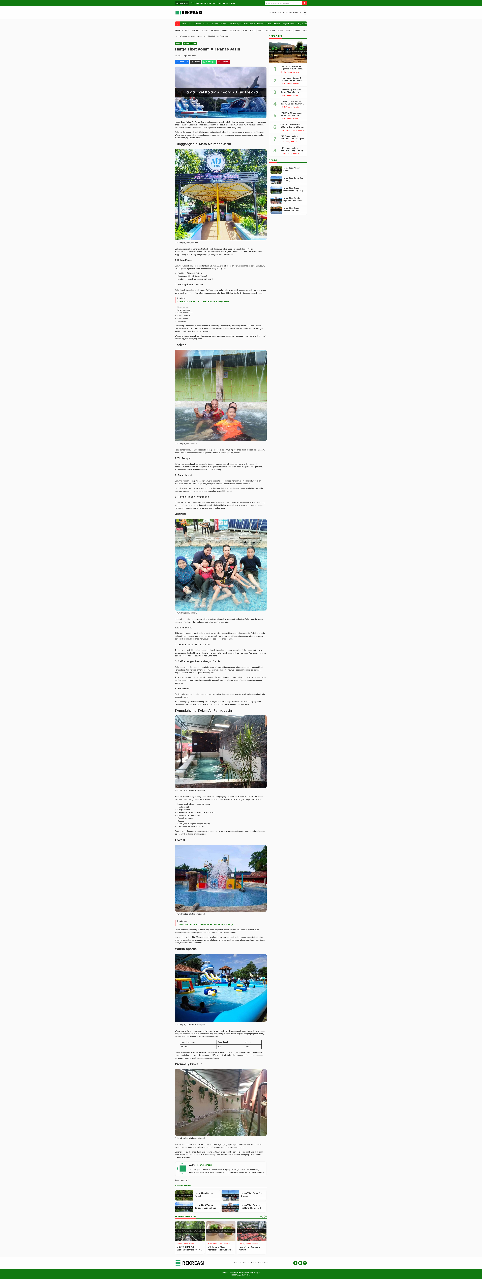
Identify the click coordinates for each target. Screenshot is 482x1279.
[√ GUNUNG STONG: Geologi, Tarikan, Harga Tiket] (190, 1231)
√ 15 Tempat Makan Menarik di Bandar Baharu (209, 3)
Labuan (260, 24)
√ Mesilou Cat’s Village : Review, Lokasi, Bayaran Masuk (291, 103)
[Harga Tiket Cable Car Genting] (230, 1195)
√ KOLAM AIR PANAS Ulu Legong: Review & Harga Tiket (291, 68)
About (236, 1263)
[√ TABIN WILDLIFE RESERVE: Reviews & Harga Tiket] (251, 1231)
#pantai (225, 30)
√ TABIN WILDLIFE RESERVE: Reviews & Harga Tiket (248, 1250)
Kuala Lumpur (235, 24)
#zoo (245, 30)
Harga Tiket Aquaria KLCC (220, 1247)
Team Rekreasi (204, 1165)
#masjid (289, 30)
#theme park (235, 30)
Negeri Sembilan (289, 24)
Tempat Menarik (274, 13)
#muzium (195, 30)
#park (252, 30)
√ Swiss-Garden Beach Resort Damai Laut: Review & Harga (205, 924)
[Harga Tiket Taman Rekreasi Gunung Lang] (184, 1207)
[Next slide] (265, 1216)
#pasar (281, 30)
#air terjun (215, 30)
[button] (304, 3)
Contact (243, 1263)
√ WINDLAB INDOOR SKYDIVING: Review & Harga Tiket (203, 302)
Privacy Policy (263, 1263)
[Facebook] (295, 1263)
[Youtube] (300, 1263)
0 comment (191, 56)
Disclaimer (252, 1263)
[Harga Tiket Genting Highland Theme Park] (230, 1207)
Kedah (198, 24)
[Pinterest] (305, 1263)
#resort (260, 30)
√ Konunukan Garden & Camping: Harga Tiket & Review (291, 80)
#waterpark (270, 30)
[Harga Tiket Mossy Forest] (184, 1195)
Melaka (269, 24)
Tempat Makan (292, 13)
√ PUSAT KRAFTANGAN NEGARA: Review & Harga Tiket (292, 127)
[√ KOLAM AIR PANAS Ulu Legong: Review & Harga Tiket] (288, 52)
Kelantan (214, 24)
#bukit (297, 30)
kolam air (184, 1180)
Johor (183, 24)
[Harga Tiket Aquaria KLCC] (221, 1231)
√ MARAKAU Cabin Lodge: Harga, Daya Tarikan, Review (292, 115)
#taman (205, 30)
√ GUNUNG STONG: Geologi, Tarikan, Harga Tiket (188, 1250)
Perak (283, 142)
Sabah (241, 1244)
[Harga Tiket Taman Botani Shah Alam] (276, 210)
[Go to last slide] (261, 1216)
